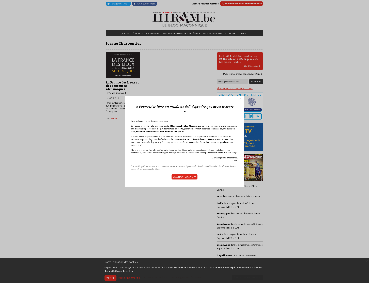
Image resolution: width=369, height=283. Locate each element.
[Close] (240, 99)
